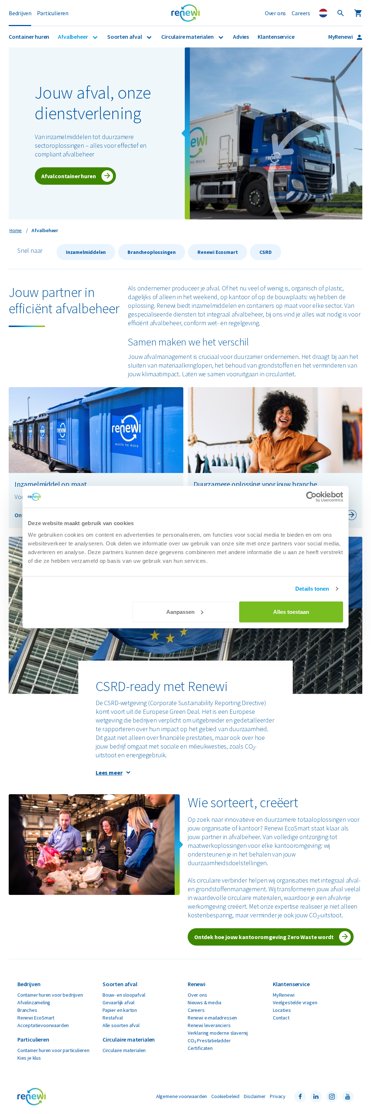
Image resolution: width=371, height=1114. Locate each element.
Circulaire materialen (187, 36)
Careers (301, 13)
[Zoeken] (340, 13)
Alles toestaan (291, 611)
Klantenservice (276, 36)
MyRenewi (341, 36)
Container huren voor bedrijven (50, 995)
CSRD (265, 252)
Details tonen (312, 589)
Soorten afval (125, 36)
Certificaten (200, 1048)
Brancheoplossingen (152, 252)
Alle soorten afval (121, 1025)
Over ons (275, 13)
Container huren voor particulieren (53, 1050)
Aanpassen (180, 611)
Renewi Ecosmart (217, 252)
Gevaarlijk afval (118, 1002)
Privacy (277, 1096)
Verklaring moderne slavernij (218, 1033)
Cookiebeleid (225, 1096)
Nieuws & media (204, 1002)
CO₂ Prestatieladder (209, 1040)
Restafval (112, 1017)
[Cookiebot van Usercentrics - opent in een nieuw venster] (311, 496)
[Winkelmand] (358, 13)
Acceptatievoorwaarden (43, 1025)
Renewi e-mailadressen (212, 1017)
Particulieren (52, 13)
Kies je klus (29, 1058)
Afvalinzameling (33, 1002)
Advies (241, 36)
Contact (281, 1017)
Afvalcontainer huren (68, 176)
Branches (27, 1010)
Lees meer (109, 772)
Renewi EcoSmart (35, 1017)
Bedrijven (20, 13)
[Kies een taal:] (323, 13)
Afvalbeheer (73, 36)
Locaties (282, 1010)
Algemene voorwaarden (181, 1096)
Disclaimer (255, 1096)
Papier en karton (120, 1010)
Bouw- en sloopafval (124, 995)
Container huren (29, 36)
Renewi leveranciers (209, 1025)
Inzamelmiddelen (86, 252)
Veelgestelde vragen (295, 1002)
